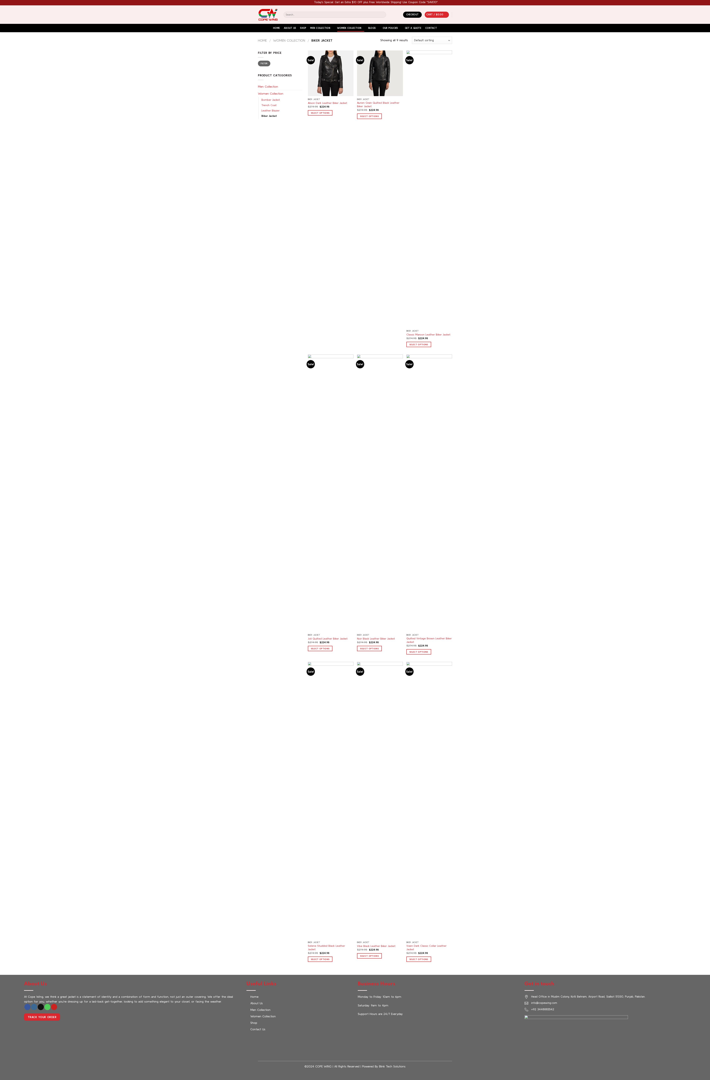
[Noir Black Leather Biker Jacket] (380, 493)
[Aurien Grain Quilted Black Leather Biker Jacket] (380, 73)
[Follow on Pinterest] (54, 1007)
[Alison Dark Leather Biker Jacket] (331, 73)
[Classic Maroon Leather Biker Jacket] (429, 189)
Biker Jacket (269, 115)
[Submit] (383, 14)
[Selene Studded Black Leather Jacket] (331, 800)
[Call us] (47, 1007)
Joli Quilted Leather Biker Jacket (328, 638)
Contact (431, 28)
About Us (290, 28)
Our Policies (390, 28)
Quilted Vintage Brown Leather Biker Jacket (429, 640)
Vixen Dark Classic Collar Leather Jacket (426, 947)
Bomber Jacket (270, 99)
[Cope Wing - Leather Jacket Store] (268, 14)
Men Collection (320, 28)
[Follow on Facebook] (27, 1007)
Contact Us (257, 1029)
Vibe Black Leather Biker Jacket (376, 946)
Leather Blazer (270, 110)
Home (276, 28)
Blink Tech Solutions (392, 1066)
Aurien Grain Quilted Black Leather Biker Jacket (378, 104)
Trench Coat (269, 105)
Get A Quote (413, 28)
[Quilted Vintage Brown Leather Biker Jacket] (429, 493)
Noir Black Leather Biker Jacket (376, 638)
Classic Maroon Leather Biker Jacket (428, 334)
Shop (303, 28)
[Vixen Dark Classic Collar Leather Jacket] (429, 800)
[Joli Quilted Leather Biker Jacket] (331, 493)
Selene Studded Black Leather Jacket (326, 947)
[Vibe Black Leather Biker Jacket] (380, 800)
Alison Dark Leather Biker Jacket (327, 102)
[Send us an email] (41, 1007)
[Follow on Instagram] (34, 1007)
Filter (264, 63)
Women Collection (349, 28)
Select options (320, 113)
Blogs (372, 28)
